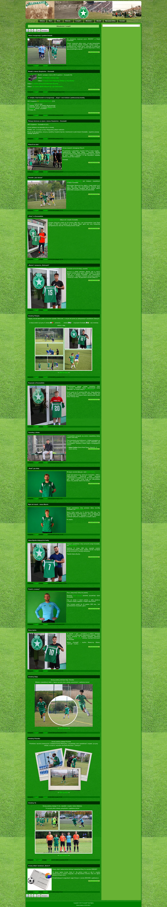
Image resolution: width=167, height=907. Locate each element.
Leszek (45, 65)
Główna (42, 21)
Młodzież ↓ (89, 21)
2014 (35, 860)
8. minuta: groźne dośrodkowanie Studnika (45, 83)
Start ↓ (51, 21)
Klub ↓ (59, 21)
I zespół (36, 65)
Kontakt (122, 21)
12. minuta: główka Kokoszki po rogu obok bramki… (48, 86)
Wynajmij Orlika (110, 21)
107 (39, 30)
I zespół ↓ (78, 21)
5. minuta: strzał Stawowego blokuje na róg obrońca (58, 80)
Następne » (45, 30)
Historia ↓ (68, 21)
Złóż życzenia (64, 372)
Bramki (99, 21)
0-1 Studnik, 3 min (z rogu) (51, 78)
